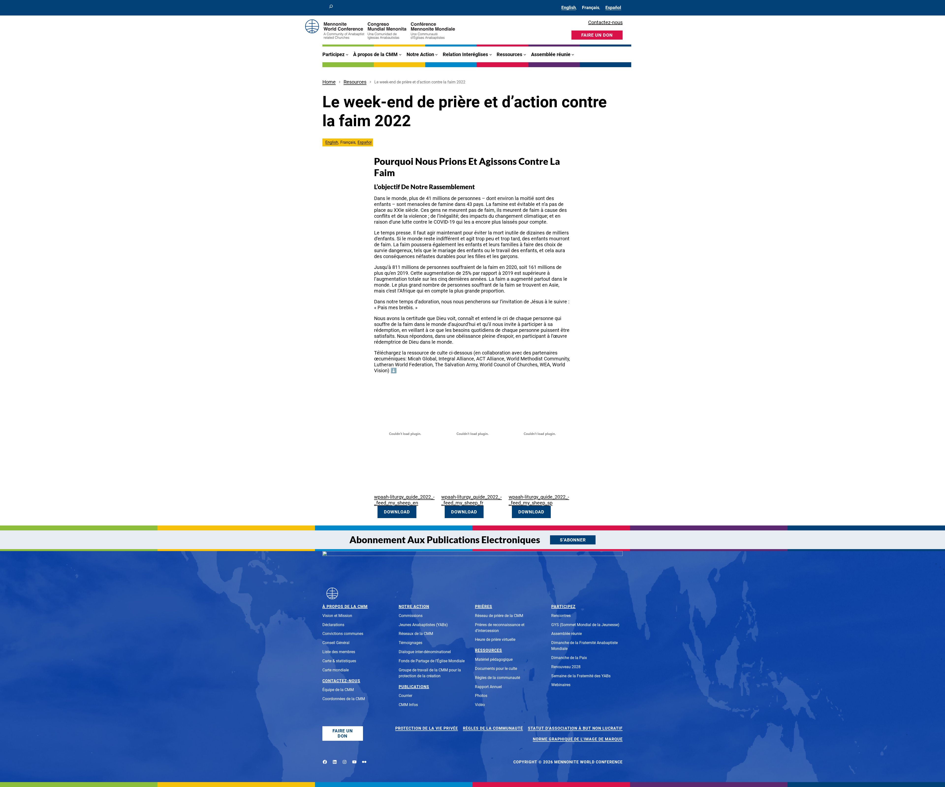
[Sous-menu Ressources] (524, 54)
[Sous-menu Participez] (347, 54)
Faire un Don (342, 733)
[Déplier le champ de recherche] (331, 7)
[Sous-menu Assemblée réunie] (572, 54)
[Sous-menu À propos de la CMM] (400, 54)
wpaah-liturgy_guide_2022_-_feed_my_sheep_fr (471, 500)
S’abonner (573, 539)
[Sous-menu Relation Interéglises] (490, 54)
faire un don (597, 35)
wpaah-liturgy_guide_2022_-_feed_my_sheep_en (404, 500)
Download (397, 511)
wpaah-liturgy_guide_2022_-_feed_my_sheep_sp (539, 500)
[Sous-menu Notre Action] (436, 54)
